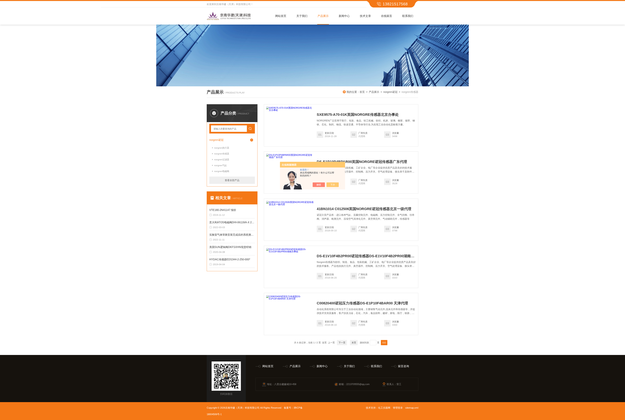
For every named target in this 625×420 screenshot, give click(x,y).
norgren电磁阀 (221, 171)
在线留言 (386, 16)
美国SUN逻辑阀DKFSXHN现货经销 (230, 247)
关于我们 (301, 16)
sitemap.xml (411, 407)
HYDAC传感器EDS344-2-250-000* (229, 259)
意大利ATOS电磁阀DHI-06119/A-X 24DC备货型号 (232, 222)
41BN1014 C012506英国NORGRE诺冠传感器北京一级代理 (364, 209)
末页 (354, 342)
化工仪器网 (384, 407)
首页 (362, 92)
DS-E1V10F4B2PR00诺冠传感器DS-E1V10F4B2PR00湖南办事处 (366, 256)
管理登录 (398, 407)
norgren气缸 (220, 165)
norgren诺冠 (390, 92)
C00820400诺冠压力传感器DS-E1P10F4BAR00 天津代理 (362, 303)
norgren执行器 (221, 148)
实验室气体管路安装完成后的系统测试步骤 (232, 234)
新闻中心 (344, 16)
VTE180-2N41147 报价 (222, 210)
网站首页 (280, 16)
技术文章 (365, 16)
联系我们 (407, 16)
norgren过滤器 (221, 159)
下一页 (342, 342)
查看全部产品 (232, 180)
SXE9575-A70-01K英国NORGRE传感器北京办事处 (358, 114)
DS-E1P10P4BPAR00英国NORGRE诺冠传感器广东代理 (362, 162)
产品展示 (323, 16)
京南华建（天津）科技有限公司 (233, 4)
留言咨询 (403, 366)
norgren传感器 (221, 153)
